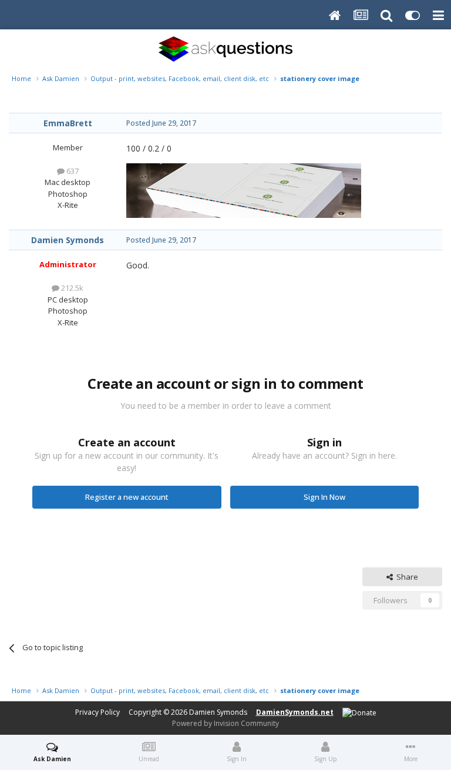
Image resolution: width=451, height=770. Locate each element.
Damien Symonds (67, 240)
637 (72, 171)
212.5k (71, 288)
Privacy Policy (97, 712)
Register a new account (127, 497)
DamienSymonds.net (295, 712)
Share (405, 576)
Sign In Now (324, 497)
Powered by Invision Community (225, 723)
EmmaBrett (67, 123)
